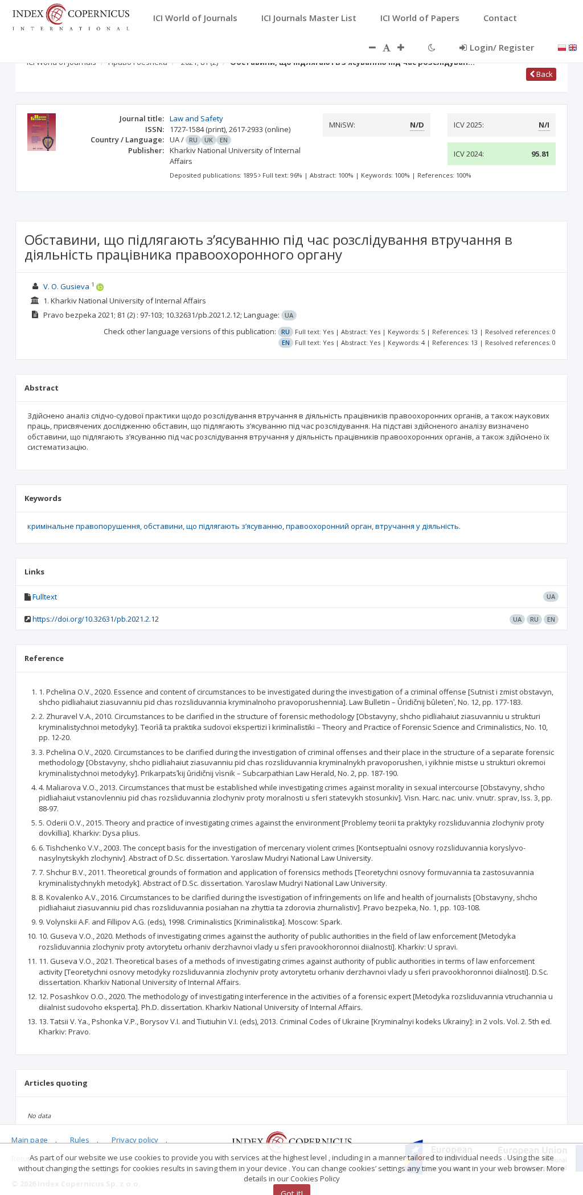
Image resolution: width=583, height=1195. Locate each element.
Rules (79, 1140)
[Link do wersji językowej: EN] (572, 47)
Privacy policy (135, 1140)
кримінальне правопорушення (83, 526)
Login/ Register (502, 47)
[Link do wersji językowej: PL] (561, 47)
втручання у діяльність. (418, 526)
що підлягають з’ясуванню (234, 526)
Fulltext (44, 597)
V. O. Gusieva (66, 286)
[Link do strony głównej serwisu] (70, 16)
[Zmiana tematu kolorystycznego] (431, 47)
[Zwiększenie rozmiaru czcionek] (406, 47)
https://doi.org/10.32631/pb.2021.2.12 (95, 619)
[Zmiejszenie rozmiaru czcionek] (366, 47)
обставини (163, 526)
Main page (29, 1140)
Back (544, 74)
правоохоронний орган (329, 526)
